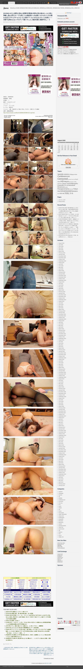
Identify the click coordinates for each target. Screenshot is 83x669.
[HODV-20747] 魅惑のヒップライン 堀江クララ (17, 611)
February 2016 (62, 446)
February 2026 (62, 252)
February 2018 (62, 408)
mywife (66, 187)
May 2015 (61, 461)
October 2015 (62, 453)
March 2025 (61, 270)
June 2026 (61, 246)
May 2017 (61, 422)
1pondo (60, 174)
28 (71, 149)
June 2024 (61, 285)
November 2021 (62, 335)
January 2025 (62, 273)
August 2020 (61, 359)
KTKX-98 (66, 185)
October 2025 (62, 259)
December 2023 (62, 294)
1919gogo (71, 174)
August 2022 (61, 320)
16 (77, 146)
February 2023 (62, 311)
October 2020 (62, 356)
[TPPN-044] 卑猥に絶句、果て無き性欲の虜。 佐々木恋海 (19, 613)
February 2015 (62, 466)
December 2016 (62, 430)
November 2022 (62, 315)
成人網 (43, 3)
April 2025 (61, 269)
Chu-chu (73, 179)
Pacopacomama (63, 189)
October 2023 (62, 298)
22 (74, 148)
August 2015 (61, 456)
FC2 (26, 3)
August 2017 (61, 417)
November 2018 (62, 393)
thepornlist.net (60, 544)
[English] (77, 2)
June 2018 (61, 401)
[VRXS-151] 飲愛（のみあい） (13, 620)
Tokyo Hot (61, 527)
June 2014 (61, 479)
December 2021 (62, 333)
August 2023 (61, 301)
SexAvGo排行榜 (61, 548)
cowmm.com (60, 557)
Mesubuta (72, 185)
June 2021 (61, 343)
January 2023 (62, 312)
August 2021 (61, 340)
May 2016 (61, 441)
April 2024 (61, 288)
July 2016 (61, 438)
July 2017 (61, 419)
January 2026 (62, 254)
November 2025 (62, 257)
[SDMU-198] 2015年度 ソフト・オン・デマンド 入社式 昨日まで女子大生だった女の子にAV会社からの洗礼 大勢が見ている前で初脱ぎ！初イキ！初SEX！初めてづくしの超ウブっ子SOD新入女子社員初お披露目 (28, 617)
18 (62, 148)
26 (65, 149)
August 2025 (61, 262)
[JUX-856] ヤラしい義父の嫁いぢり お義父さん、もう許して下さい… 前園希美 (24, 626)
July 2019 (61, 380)
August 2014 (61, 475)
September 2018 (62, 396)
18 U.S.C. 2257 (62, 199)
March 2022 (61, 328)
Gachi (76, 179)
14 (71, 146)
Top (67, 666)
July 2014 (61, 477)
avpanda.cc (60, 560)
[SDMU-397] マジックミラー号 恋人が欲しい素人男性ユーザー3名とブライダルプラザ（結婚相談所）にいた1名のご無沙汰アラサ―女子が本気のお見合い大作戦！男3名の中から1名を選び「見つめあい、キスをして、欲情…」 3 (28, 631)
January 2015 (62, 467)
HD (30, 3)
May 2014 (61, 480)
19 (65, 148)
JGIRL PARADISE (63, 514)
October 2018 (62, 395)
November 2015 (62, 451)
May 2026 (61, 248)
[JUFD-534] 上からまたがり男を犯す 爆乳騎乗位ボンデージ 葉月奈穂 (22, 627)
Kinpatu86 (60, 185)
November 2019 (62, 374)
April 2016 (61, 443)
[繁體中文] (75, 2)
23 (77, 148)
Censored (11, 3)
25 (62, 149)
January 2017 (62, 429)
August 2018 (61, 398)
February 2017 (62, 427)
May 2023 (61, 306)
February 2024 (62, 291)
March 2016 (61, 445)
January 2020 (62, 370)
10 (59, 146)
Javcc (6, 8)
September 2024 (62, 280)
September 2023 (62, 299)
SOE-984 (71, 189)
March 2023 (61, 309)
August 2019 (61, 378)
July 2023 (61, 303)
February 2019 (62, 388)
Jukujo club (65, 183)
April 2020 (61, 366)
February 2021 (62, 349)
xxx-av (62, 193)
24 (59, 149)
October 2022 (62, 317)
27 (68, 149)
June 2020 (61, 362)
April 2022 (61, 327)
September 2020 (62, 357)
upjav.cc (59, 559)
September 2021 (62, 338)
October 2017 (62, 414)
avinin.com (59, 558)
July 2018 (61, 399)
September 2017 (62, 416)
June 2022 (61, 324)
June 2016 (61, 440)
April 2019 (61, 385)
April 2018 (61, 404)
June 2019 (61, 382)
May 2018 (61, 403)
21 (71, 148)
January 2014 (62, 485)
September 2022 (62, 319)
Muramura (61, 187)
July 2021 (61, 341)
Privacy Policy (62, 201)
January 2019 (62, 390)
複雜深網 (59, 545)
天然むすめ (69, 193)
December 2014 (62, 469)
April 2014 (61, 482)
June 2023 (61, 304)
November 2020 (62, 354)
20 (68, 148)
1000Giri (66, 174)
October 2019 (62, 375)
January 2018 (62, 409)
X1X (58, 193)
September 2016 (62, 435)
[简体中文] (72, 2)
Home (5, 3)
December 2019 (62, 372)
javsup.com (59, 555)
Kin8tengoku (73, 183)
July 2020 (61, 361)
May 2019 (61, 383)
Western (75, 191)
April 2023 (61, 307)
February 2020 (62, 369)
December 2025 (62, 256)
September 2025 (62, 261)
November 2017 (62, 412)
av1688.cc (59, 556)
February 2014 (62, 483)
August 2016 (61, 437)
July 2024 (61, 283)
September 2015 (62, 454)
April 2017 (61, 424)
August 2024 (61, 282)
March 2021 (61, 348)
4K (38, 3)
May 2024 (61, 286)
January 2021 (62, 351)
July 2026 (61, 244)
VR (34, 3)
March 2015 (61, 464)
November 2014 (62, 470)
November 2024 (62, 277)
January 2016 (62, 448)
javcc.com (21, 666)
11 (62, 146)
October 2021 (62, 336)
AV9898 (75, 174)
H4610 (58, 181)
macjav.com (60, 554)
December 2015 (62, 449)
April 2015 (61, 462)
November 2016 (62, 432)
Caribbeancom (63, 176)
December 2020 (62, 353)
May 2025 (61, 267)
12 (65, 146)
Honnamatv (71, 181)
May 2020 (61, 364)
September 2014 (62, 474)
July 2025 (61, 264)
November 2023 (62, 296)
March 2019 (61, 387)
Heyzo (66, 181)
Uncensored (19, 3)
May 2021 (61, 345)
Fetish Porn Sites (61, 543)
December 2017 (62, 411)
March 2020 (61, 367)
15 (74, 146)
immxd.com (59, 562)
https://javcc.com (61, 18)
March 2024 (61, 290)
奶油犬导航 (59, 546)
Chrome (69, 179)
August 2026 (61, 243)
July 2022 (61, 322)
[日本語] (80, 2)
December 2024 (62, 275)
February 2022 (62, 330)
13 (68, 146)
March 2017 (61, 425)
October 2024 (62, 278)
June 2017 (61, 420)
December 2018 (62, 391)
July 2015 (61, 458)
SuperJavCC (12, 22)
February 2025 (62, 272)
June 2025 (61, 265)
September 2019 (62, 377)
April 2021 (61, 346)
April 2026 (61, 249)
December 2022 (62, 314)
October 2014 (62, 472)
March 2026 (61, 251)
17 (59, 148)
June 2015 (61, 459)
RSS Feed (69, 12)
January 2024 (62, 293)
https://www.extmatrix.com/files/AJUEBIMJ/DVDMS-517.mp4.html (19, 112)
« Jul (58, 152)
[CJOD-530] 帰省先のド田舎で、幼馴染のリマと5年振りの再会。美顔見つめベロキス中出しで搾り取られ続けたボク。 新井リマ (69, 221)
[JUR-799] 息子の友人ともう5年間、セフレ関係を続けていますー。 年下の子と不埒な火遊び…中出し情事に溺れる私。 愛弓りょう (69, 216)
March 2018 (61, 406)
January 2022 (62, 332)
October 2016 (62, 433)
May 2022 (61, 325)
